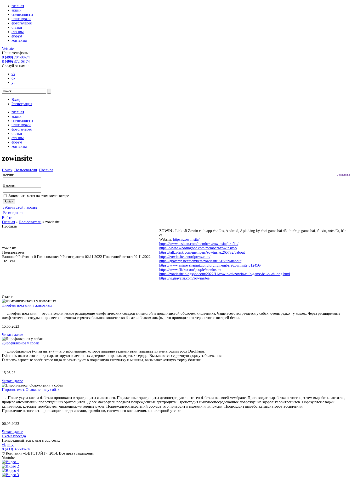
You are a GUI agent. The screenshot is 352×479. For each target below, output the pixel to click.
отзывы (17, 32)
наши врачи (21, 19)
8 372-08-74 (16, 61)
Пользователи (30, 222)
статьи (16, 27)
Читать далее (12, 334)
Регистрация (21, 104)
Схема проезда (14, 436)
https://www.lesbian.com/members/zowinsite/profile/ (198, 244)
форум (16, 36)
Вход (15, 99)
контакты (19, 40)
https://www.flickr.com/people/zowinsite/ (190, 270)
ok (13, 78)
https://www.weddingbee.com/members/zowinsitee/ (198, 248)
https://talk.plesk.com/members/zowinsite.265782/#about (202, 252)
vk (13, 74)
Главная (8, 222)
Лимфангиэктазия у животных (27, 305)
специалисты (22, 14)
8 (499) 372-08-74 (16, 449)
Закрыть (343, 174)
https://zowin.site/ (186, 239)
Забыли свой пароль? (20, 207)
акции (16, 10)
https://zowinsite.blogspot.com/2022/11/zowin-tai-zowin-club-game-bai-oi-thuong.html (224, 274)
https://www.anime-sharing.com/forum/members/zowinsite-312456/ (210, 265)
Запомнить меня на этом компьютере (38, 196)
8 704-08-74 (16, 57)
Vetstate (8, 48)
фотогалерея (21, 23)
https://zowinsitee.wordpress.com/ (184, 257)
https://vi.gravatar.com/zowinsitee (184, 278)
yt (12, 82)
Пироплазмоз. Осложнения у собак (30, 390)
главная (17, 6)
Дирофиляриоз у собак (20, 343)
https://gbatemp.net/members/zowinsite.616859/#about (200, 261)
